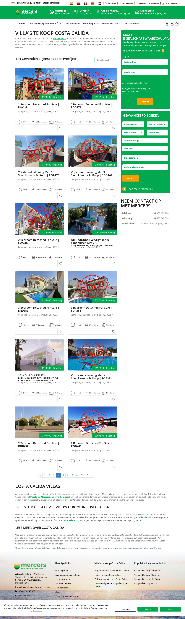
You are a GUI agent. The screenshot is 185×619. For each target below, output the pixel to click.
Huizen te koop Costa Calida (108, 575)
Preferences (125, 609)
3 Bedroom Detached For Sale (38, 309)
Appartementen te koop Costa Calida (112, 570)
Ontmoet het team (63, 583)
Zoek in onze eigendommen (42, 23)
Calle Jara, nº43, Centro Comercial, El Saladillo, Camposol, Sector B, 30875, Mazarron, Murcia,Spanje (31, 578)
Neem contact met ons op (67, 596)
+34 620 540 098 (160, 218)
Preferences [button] (37, 611)
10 (87, 475)
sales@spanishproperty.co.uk (154, 13)
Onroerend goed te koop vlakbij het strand (111, 585)
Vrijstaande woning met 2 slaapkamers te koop (38, 174)
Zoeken (130, 178)
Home (22, 23)
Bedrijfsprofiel (61, 570)
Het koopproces (62, 579)
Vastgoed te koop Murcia (145, 583)
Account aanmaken (148, 50)
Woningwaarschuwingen (149, 3)
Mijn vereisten (127, 3)
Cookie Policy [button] (85, 608)
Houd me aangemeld (131, 91)
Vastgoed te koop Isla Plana (147, 579)
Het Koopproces (91, 23)
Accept (170, 609)
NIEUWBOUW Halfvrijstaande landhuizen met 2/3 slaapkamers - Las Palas (92, 242)
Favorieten (112, 3)
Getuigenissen (61, 587)
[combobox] (133, 124)
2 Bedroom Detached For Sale (38, 106)
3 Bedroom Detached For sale (91, 309)
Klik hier (144, 83)
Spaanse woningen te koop (67, 575)
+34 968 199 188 (160, 213)
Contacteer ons (131, 23)
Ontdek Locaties (110, 23)
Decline (148, 609)
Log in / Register (171, 3)
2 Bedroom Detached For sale (38, 241)
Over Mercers (71, 23)
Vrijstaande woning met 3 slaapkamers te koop (91, 174)
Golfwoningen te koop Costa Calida (111, 579)
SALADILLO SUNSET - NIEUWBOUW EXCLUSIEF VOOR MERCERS (38, 378)
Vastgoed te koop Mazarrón (147, 575)
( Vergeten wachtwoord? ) (134, 88)
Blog (57, 591)
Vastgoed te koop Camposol (147, 570)
